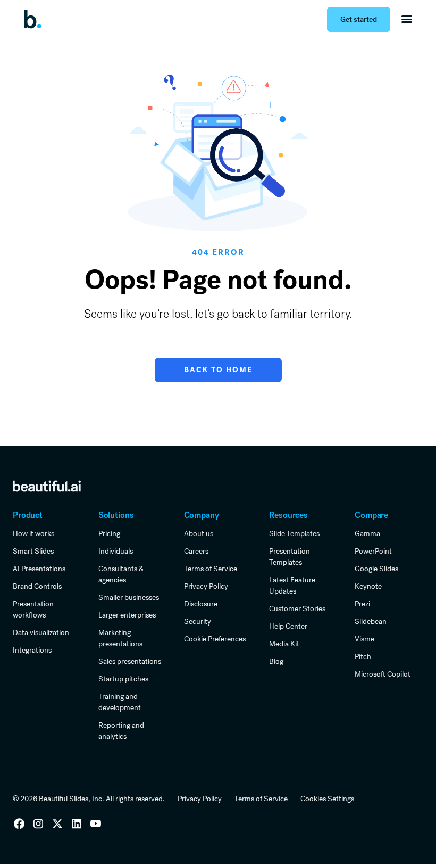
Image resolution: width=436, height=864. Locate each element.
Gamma (367, 533)
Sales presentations (129, 661)
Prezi (362, 603)
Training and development (119, 702)
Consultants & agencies (121, 574)
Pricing (109, 533)
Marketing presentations (120, 638)
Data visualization (41, 632)
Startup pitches (123, 679)
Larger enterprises (127, 615)
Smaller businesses (128, 597)
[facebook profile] (95, 823)
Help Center (288, 626)
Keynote (368, 586)
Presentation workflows (33, 609)
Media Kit (284, 643)
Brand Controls (37, 586)
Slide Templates (294, 533)
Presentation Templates (289, 556)
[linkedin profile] (19, 823)
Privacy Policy (206, 586)
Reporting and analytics (121, 730)
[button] (406, 19)
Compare (371, 515)
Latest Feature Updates (292, 585)
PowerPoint (373, 551)
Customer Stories (297, 608)
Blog (276, 661)
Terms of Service (210, 568)
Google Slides (376, 568)
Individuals (115, 551)
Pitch (363, 656)
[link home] (47, 486)
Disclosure (200, 603)
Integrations (32, 650)
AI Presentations (39, 568)
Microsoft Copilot (382, 674)
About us (198, 533)
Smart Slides (33, 551)
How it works (33, 533)
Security (197, 621)
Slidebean (371, 621)
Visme (364, 639)
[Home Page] (36, 19)
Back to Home (218, 370)
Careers (196, 551)
